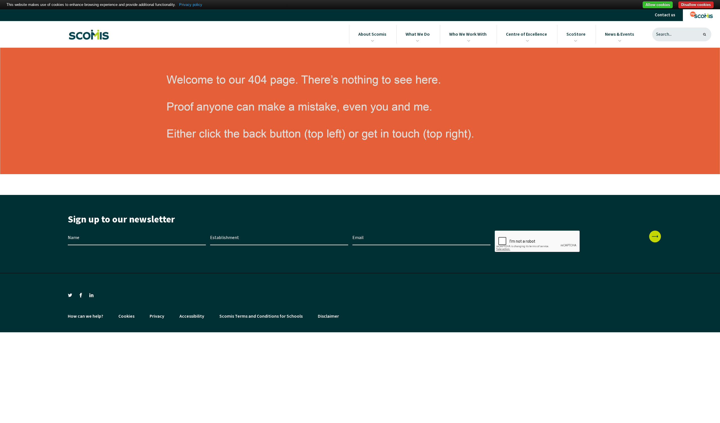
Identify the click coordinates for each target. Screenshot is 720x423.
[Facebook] (80, 295)
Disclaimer (328, 316)
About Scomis (372, 34)
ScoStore (576, 34)
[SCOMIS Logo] (88, 34)
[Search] (704, 34)
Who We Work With (468, 34)
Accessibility (191, 316)
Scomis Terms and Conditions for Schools (261, 316)
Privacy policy (190, 5)
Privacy (157, 316)
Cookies (126, 316)
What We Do (418, 34)
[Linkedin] (91, 295)
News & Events (619, 34)
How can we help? (85, 316)
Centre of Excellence (526, 34)
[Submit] (655, 236)
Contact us (665, 15)
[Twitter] (70, 295)
